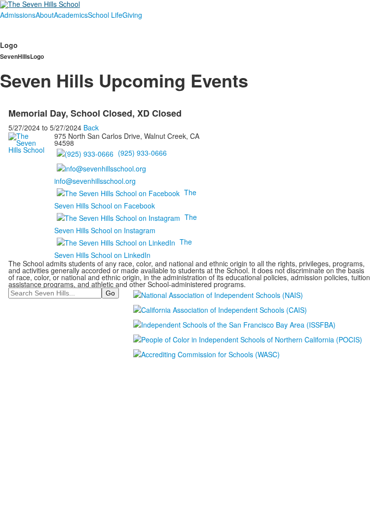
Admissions (18, 15)
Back (91, 127)
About (45, 15)
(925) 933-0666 (142, 153)
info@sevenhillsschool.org (95, 181)
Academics (71, 15)
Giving (132, 15)
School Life (105, 15)
